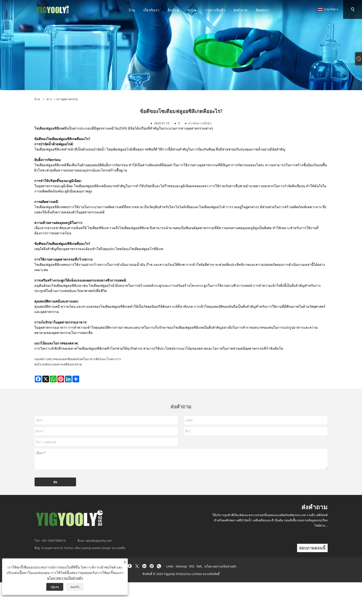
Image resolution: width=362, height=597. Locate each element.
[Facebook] (130, 566)
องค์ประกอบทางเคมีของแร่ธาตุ (62, 364)
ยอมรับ (75, 587)
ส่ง (55, 482)
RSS (191, 566)
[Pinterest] (152, 566)
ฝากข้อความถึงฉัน (200, 123)
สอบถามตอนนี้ (312, 548)
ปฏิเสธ (54, 587)
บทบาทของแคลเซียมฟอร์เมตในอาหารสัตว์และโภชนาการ (83, 359)
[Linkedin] (144, 566)
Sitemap (181, 566)
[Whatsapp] (159, 566)
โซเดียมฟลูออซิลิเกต (49, 128)
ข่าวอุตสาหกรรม (67, 99)
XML (199, 566)
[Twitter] (137, 566)
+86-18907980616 (53, 540)
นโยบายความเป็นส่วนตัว (220, 566)
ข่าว (49, 99)
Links (169, 566)
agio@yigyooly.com (99, 540)
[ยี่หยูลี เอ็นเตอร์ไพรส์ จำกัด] (52, 9)
